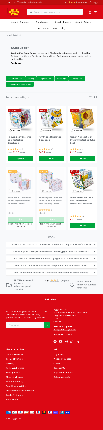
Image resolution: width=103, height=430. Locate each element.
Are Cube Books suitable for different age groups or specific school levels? (52, 258)
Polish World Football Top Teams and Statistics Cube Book (81, 200)
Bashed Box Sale (34, 2)
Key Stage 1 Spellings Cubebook (50, 138)
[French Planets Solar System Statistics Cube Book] (82, 120)
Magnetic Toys (46, 78)
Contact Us (59, 368)
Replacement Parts (63, 372)
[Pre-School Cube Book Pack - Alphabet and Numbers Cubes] (20, 181)
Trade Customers (14, 395)
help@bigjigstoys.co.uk (65, 329)
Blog (63, 28)
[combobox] (55, 12)
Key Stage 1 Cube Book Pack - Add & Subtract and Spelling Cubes (51, 200)
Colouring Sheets (62, 377)
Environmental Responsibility (20, 390)
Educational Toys (15, 78)
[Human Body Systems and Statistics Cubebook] (20, 120)
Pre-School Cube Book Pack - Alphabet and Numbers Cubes (19, 200)
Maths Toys (61, 78)
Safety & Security (14, 381)
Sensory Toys (77, 78)
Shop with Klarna (14, 377)
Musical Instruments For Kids (20, 84)
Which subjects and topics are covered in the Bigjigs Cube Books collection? (51, 251)
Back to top (50, 299)
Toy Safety (59, 354)
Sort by (10, 97)
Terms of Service (14, 358)
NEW (55, 28)
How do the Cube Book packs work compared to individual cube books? (51, 265)
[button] (81, 2)
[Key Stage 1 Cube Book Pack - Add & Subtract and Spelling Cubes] (51, 181)
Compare (16, 130)
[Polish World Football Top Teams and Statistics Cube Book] (82, 181)
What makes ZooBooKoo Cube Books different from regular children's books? (51, 244)
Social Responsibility (16, 386)
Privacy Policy (13, 372)
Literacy (31, 78)
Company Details (14, 354)
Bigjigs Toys (16, 419)
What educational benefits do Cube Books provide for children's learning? (51, 272)
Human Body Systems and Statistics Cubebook (19, 139)
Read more (16, 63)
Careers (58, 363)
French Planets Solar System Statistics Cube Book (82, 139)
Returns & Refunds (15, 368)
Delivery (10, 363)
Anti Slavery (12, 399)
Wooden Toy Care (62, 358)
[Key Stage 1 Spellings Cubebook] (51, 120)
